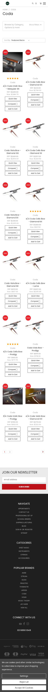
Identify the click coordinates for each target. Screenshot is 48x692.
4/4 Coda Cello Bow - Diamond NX (35, 220)
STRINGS (24, 555)
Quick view (12, 99)
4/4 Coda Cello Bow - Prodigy (12, 353)
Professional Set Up (24, 515)
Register (28, 529)
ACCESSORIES (24, 558)
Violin (24, 597)
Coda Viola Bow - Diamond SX (12, 216)
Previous (4, 689)
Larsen (24, 590)
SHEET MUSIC (24, 548)
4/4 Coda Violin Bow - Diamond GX (35, 417)
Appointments (24, 508)
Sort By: (7, 40)
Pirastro (24, 583)
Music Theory (24, 601)
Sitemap (24, 533)
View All (24, 608)
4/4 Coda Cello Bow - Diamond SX (35, 152)
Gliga (24, 580)
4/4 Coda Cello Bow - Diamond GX (35, 83)
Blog (24, 526)
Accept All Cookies (24, 687)
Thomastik (24, 587)
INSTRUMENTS (24, 551)
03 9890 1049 (24, 630)
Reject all (24, 681)
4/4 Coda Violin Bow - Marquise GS (12, 87)
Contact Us (24, 512)
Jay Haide (24, 604)
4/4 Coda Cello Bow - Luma (35, 284)
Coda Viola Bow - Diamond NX (12, 284)
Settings (24, 675)
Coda (24, 594)
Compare (12, 104)
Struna (24, 576)
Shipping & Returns (24, 522)
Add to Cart (12, 109)
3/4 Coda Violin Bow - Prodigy (12, 417)
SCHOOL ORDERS (24, 519)
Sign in (19, 529)
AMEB (24, 573)
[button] (23, 26)
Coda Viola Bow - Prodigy (35, 349)
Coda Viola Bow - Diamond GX (12, 152)
